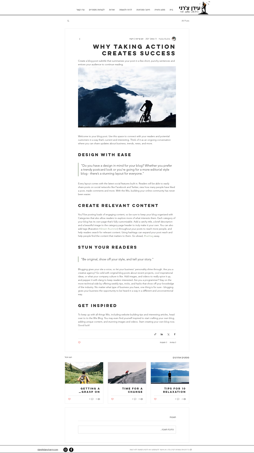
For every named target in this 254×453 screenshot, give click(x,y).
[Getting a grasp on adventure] (84, 373)
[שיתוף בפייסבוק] (174, 334)
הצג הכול (68, 357)
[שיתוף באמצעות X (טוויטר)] (168, 334)
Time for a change (132, 390)
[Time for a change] (127, 373)
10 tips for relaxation (174, 390)
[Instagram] (65, 450)
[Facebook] (71, 450)
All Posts (185, 20)
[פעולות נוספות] (79, 38)
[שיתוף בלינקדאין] (161, 334)
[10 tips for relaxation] (170, 373)
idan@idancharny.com (48, 449)
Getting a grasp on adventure (89, 390)
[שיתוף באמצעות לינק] (155, 334)
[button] (68, 21)
